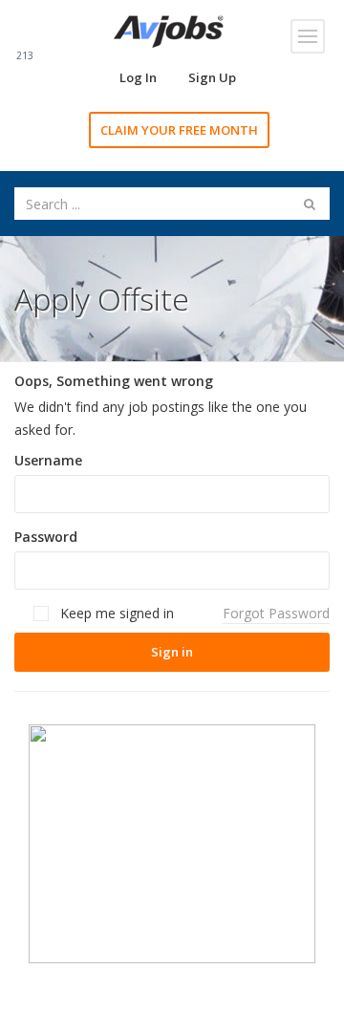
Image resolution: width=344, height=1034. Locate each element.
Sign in (172, 651)
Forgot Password (276, 613)
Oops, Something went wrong (113, 381)
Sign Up (212, 77)
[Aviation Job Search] (169, 30)
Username (48, 460)
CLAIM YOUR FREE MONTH (179, 130)
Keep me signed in (115, 613)
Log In (138, 77)
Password (45, 537)
